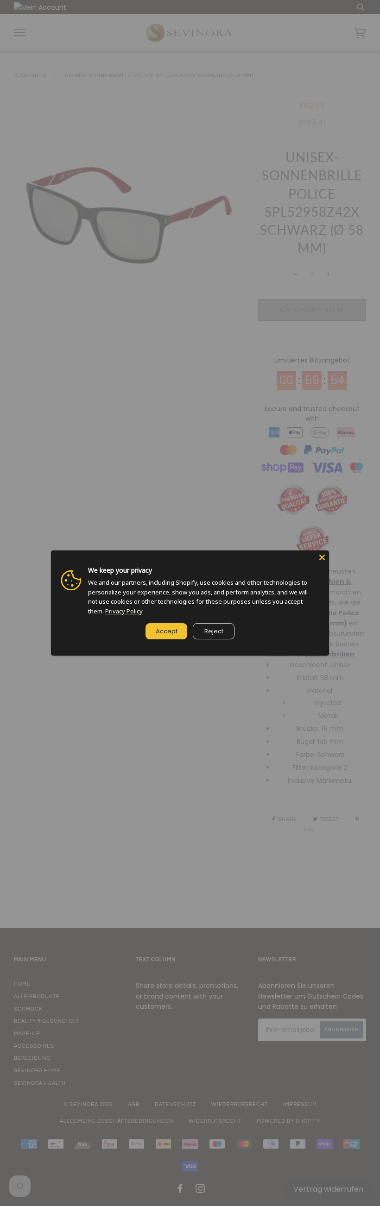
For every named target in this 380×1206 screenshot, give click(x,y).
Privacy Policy (124, 611)
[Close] (322, 557)
